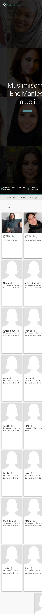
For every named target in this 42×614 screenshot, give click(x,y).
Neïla (6, 283)
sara (5, 378)
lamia (6, 473)
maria (6, 568)
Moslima (8, 521)
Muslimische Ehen (10, 198)
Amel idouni (9, 330)
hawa (28, 378)
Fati (27, 568)
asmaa (6, 235)
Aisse (6, 425)
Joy (27, 473)
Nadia (28, 521)
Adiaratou (30, 283)
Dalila (28, 235)
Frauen (23, 198)
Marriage (33, 198)
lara (27, 425)
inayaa (28, 330)
